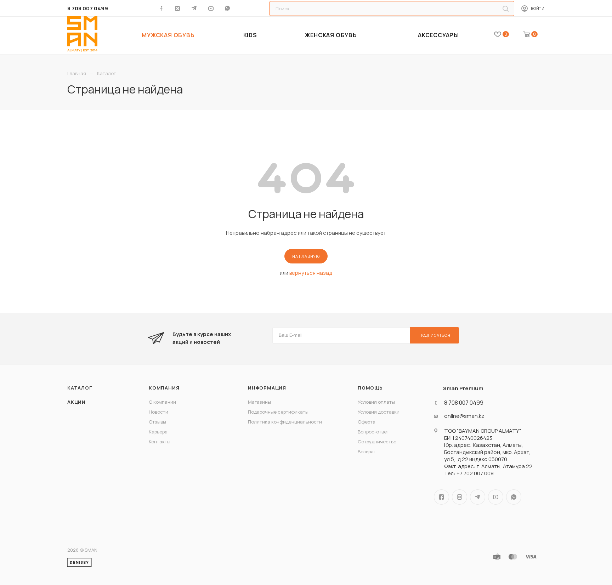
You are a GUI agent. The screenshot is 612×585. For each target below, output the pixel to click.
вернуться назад (310, 273)
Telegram (477, 497)
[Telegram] (194, 8)
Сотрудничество (377, 441)
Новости (158, 412)
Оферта (366, 422)
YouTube (495, 497)
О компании (162, 402)
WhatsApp (228, 8)
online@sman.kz (464, 416)
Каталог (79, 388)
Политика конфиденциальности (285, 422)
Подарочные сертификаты (278, 412)
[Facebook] (161, 8)
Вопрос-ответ (373, 431)
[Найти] (505, 8)
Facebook (441, 497)
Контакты (159, 441)
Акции (76, 402)
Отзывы (157, 422)
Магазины (259, 402)
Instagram (459, 497)
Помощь (370, 388)
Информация (267, 388)
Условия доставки (379, 412)
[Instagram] (178, 8)
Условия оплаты (376, 402)
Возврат (367, 451)
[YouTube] (211, 8)
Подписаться (434, 335)
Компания (164, 388)
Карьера (158, 431)
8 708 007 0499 (87, 8)
